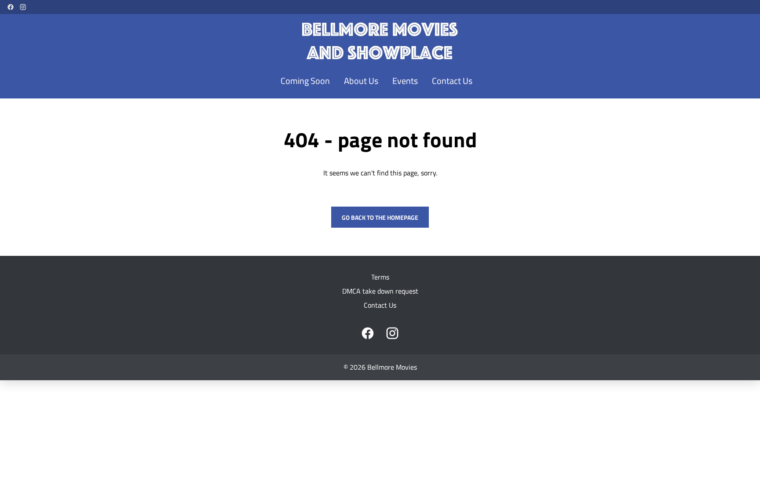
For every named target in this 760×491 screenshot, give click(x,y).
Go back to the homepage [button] (380, 217)
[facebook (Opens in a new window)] (10, 7)
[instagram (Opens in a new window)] (22, 7)
